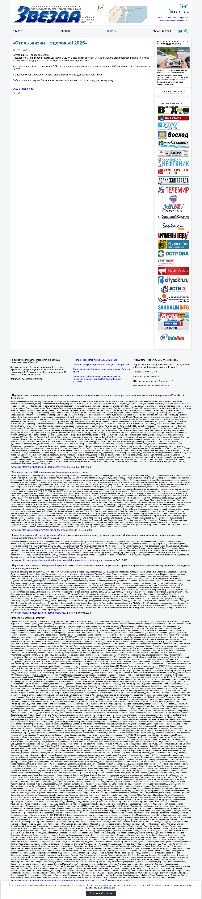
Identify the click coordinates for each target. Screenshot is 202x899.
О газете (18, 31)
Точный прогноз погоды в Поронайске (173, 18)
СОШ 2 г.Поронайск (23, 88)
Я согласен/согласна (101, 893)
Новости (64, 31)
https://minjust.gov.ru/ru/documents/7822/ (44, 612)
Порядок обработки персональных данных (95, 360)
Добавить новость (173, 91)
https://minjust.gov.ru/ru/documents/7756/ (44, 467)
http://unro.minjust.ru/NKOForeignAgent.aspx (45, 530)
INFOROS (159, 385)
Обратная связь (162, 31)
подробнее (79, 885)
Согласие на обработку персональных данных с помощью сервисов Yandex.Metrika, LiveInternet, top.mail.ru (97, 379)
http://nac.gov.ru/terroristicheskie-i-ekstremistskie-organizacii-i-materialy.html (62, 560)
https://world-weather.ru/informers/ (173, 20)
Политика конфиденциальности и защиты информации (101, 364)
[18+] (53, 15)
